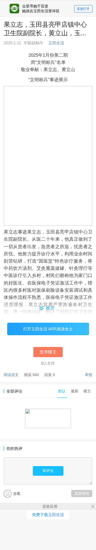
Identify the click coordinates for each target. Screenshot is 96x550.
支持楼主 (48, 352)
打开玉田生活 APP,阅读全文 (48, 329)
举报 (88, 375)
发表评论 (81, 493)
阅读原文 (11, 375)
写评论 (48, 471)
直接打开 (83, 9)
